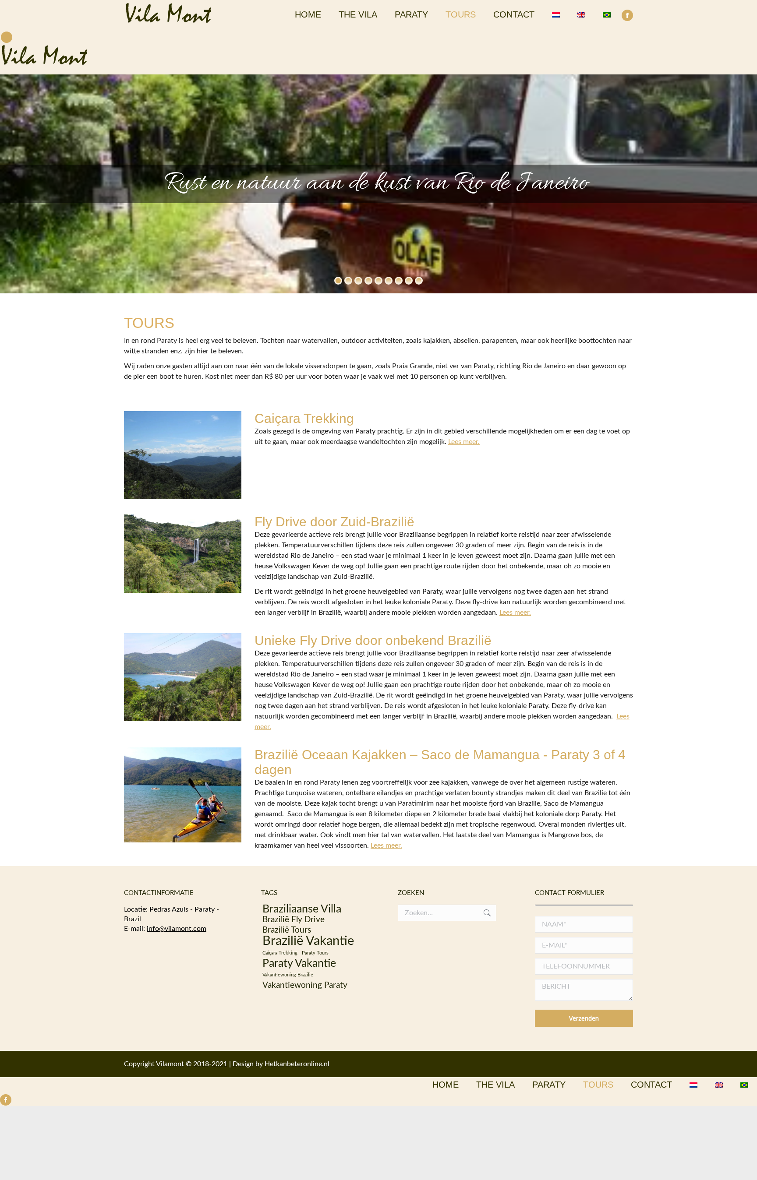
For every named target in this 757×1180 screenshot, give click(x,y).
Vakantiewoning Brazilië (287, 974)
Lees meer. (464, 441)
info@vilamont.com (176, 928)
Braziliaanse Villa (301, 909)
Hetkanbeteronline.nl (297, 1063)
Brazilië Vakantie (308, 941)
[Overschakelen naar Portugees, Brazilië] (606, 14)
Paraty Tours (315, 953)
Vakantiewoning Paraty (304, 985)
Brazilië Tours (286, 930)
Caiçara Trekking (279, 953)
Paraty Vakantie (299, 964)
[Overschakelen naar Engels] (581, 14)
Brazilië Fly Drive (293, 920)
